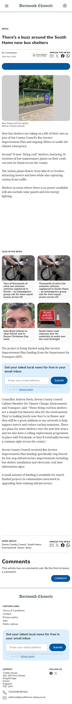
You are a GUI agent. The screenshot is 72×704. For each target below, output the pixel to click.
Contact (7, 614)
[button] (7, 6)
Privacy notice (26, 389)
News (5, 28)
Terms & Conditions (14, 610)
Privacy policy (10, 617)
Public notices (10, 624)
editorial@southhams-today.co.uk (26, 697)
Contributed (11, 52)
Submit (59, 380)
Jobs (5, 620)
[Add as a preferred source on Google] (40, 55)
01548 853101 (20, 692)
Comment (60, 578)
